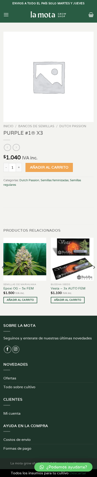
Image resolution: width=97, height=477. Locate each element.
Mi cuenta (12, 413)
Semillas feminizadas (55, 180)
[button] (63, 467)
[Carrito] (91, 15)
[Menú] (6, 14)
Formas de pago (17, 448)
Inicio (8, 126)
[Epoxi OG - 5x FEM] (24, 259)
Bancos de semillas (36, 126)
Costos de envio (17, 439)
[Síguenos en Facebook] (7, 349)
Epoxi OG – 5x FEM (18, 288)
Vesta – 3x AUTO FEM (68, 288)
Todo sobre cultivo (19, 387)
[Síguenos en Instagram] (15, 349)
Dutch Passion (72, 126)
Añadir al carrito (49, 167)
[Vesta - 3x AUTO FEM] (72, 259)
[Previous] (3, 276)
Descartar (77, 473)
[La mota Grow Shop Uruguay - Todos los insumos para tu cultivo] (48, 14)
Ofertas (9, 378)
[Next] (94, 276)
